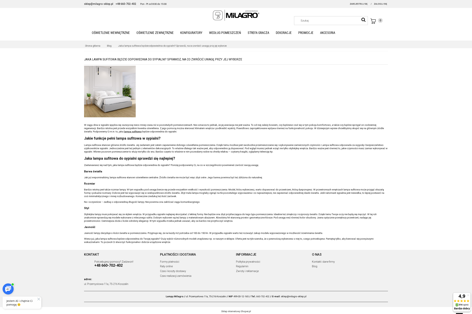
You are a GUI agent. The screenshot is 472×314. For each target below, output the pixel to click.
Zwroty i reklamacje (247, 271)
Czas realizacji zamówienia (175, 275)
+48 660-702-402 (126, 3)
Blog (314, 266)
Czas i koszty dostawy (173, 271)
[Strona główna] (236, 15)
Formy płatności (169, 261)
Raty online (166, 266)
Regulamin (242, 266)
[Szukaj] (363, 19)
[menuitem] (110, 32)
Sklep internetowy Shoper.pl (236, 311)
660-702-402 (262, 296)
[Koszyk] (377, 21)
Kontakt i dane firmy (323, 261)
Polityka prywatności (248, 261)
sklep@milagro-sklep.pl (98, 3)
